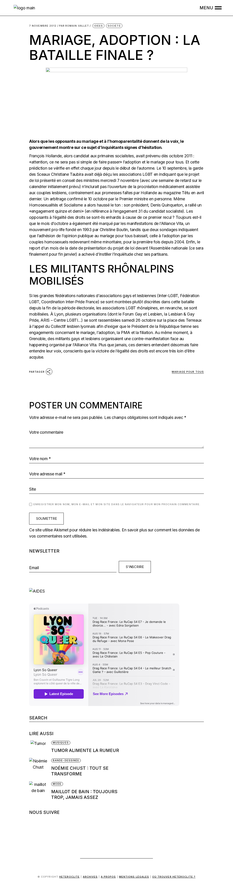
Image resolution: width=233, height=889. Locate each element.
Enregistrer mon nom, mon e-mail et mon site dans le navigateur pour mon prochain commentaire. (116, 504)
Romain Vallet (74, 26)
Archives (90, 876)
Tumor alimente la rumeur (85, 750)
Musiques (61, 742)
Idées (98, 25)
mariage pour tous (188, 371)
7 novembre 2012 (43, 26)
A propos (108, 876)
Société (114, 25)
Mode (57, 783)
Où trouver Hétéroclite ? (173, 876)
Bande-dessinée (66, 760)
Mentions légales (134, 876)
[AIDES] (116, 591)
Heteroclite (69, 876)
